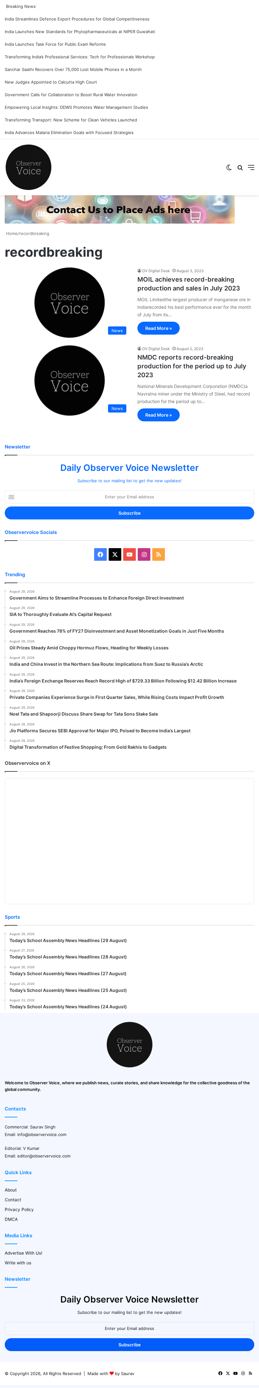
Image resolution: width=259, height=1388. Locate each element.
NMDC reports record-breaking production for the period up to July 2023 (191, 366)
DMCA (11, 1219)
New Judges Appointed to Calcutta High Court (51, 82)
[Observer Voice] (28, 167)
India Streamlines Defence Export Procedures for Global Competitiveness (77, 18)
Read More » (158, 328)
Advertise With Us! (23, 1253)
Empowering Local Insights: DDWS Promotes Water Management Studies (76, 107)
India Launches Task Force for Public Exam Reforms (55, 44)
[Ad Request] (120, 222)
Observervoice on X (27, 763)
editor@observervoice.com (43, 1155)
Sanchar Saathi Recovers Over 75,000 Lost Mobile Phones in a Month (73, 69)
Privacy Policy (19, 1209)
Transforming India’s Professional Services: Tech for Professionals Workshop (80, 56)
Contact (13, 1199)
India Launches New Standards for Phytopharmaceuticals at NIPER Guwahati (80, 31)
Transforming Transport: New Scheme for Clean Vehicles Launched (71, 119)
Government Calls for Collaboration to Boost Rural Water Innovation (71, 94)
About (11, 1189)
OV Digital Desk (156, 270)
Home (11, 233)
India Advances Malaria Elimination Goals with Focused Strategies (69, 132)
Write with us (18, 1262)
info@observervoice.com (41, 1134)
